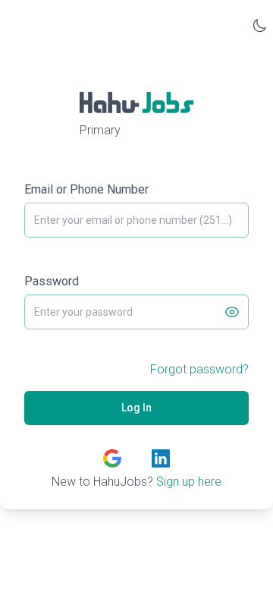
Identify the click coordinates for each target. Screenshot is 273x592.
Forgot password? (199, 369)
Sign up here (188, 481)
